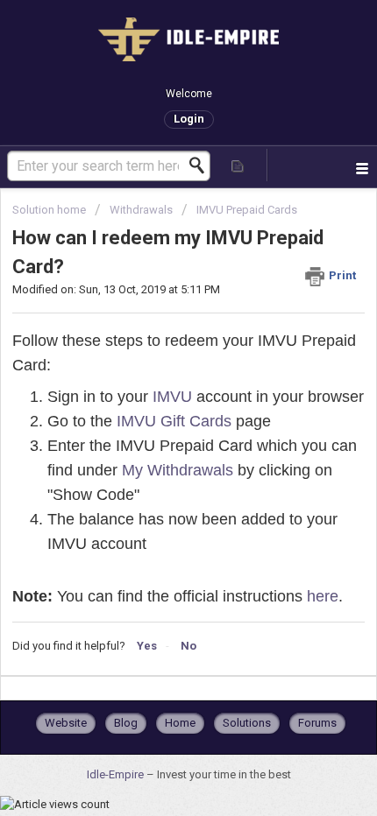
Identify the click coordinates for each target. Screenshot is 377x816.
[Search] (201, 165)
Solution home (50, 209)
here (322, 596)
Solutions (247, 722)
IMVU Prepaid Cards (246, 209)
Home (180, 722)
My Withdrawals (177, 470)
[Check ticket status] (238, 165)
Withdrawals (141, 209)
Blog (126, 722)
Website (66, 722)
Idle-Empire (116, 774)
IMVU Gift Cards (174, 421)
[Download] (156, 394)
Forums (317, 722)
